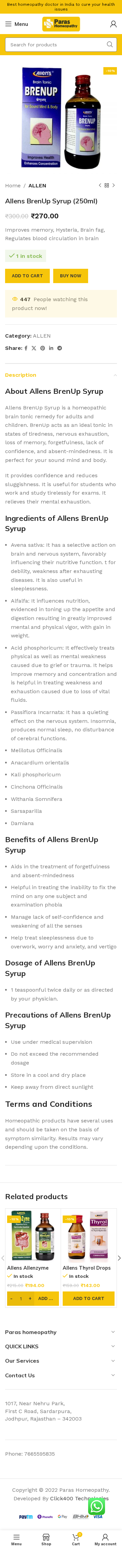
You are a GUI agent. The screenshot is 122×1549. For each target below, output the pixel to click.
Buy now (70, 275)
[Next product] (113, 185)
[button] (89, 1298)
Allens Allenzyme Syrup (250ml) (27, 1271)
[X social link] (33, 348)
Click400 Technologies (79, 1498)
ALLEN (37, 185)
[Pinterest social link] (42, 348)
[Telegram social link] (59, 348)
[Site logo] (61, 23)
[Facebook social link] (25, 348)
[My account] (113, 24)
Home (13, 185)
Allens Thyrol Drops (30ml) (87, 1271)
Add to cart (27, 275)
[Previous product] (100, 185)
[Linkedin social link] (51, 348)
